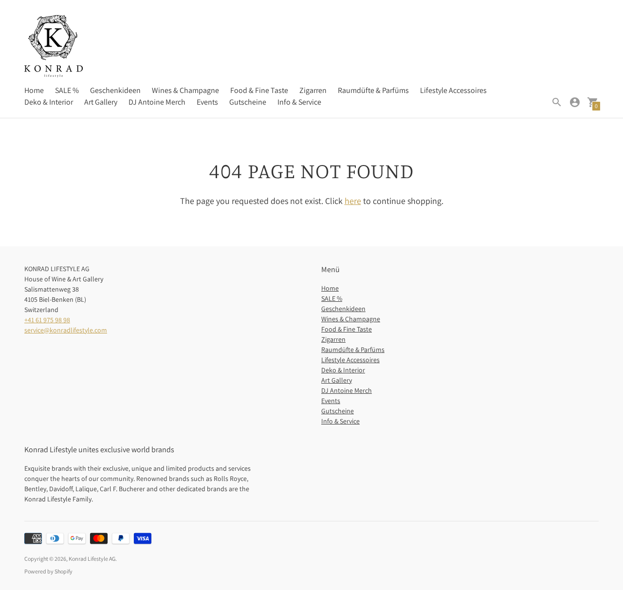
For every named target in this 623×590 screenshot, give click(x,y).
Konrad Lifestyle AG (92, 558)
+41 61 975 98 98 (47, 319)
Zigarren (313, 90)
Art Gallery (100, 102)
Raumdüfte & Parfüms (373, 90)
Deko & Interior (48, 102)
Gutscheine (247, 102)
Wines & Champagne (185, 90)
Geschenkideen (115, 90)
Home (34, 90)
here (353, 200)
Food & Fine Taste (259, 90)
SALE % (67, 90)
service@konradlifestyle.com (65, 330)
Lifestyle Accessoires (453, 90)
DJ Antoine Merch (156, 102)
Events (207, 102)
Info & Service (299, 102)
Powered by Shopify (48, 571)
